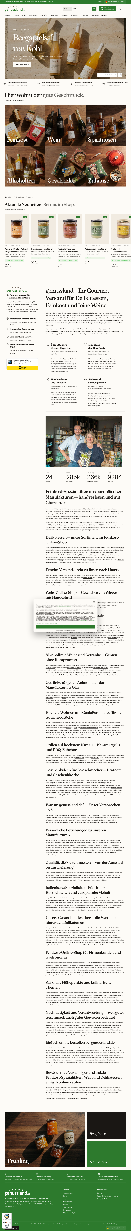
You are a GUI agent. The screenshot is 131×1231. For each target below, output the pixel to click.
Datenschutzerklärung (71, 1223)
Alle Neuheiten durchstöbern (14, 209)
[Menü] (10, 1214)
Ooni (99, 732)
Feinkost (7, 15)
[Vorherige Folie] (99, 75)
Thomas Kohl (80, 702)
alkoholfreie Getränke (74, 667)
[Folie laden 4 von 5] (109, 75)
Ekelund (48, 732)
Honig (61, 560)
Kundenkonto (67, 1201)
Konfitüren (111, 557)
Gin (49, 700)
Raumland (48, 645)
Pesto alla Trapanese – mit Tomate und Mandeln (68, 250)
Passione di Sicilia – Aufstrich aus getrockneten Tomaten (16, 250)
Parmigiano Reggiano (100, 580)
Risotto (91, 560)
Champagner (99, 642)
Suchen (65, 1204)
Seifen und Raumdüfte (104, 735)
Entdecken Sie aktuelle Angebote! (15, 1)
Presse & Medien (102, 1199)
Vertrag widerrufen (12, 1228)
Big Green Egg (79, 757)
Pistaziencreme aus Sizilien (96, 249)
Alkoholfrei (43, 15)
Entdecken (74, 15)
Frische (16, 15)
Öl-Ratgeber (67, 1210)
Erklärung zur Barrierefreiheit (98, 1223)
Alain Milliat (112, 702)
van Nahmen (68, 705)
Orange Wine (112, 637)
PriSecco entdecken (23, 64)
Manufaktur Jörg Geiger (100, 667)
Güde (75, 727)
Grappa (89, 700)
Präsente (114, 770)
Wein (23, 15)
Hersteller (85, 15)
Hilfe (100, 1)
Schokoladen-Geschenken (63, 790)
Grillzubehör (56, 762)
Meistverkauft (19, 197)
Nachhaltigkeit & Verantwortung (107, 1196)
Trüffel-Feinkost (94, 552)
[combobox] (84, 8)
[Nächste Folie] (115, 75)
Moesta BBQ (95, 757)
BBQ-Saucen (83, 555)
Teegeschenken (87, 790)
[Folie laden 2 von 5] (105, 75)
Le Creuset (115, 725)
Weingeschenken (116, 787)
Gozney (112, 732)
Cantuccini (113, 555)
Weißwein (85, 635)
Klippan (67, 732)
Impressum (24, 1223)
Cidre (64, 697)
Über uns (100, 1193)
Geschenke (54, 15)
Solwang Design (56, 732)
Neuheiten (8, 197)
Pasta (84, 560)
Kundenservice (68, 1193)
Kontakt (30, 1223)
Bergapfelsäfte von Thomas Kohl (69, 525)
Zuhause (65, 15)
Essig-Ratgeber (68, 1207)
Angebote (29, 197)
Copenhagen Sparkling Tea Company (86, 672)
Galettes (55, 557)
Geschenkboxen (70, 792)
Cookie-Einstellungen (112, 1223)
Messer (68, 727)
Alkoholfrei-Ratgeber (69, 1213)
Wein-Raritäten (119, 640)
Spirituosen (33, 15)
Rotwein (121, 635)
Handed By (51, 737)
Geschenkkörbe (66, 774)
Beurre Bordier (87, 577)
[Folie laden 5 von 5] (112, 75)
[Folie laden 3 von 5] (107, 75)
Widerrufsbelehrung (84, 1223)
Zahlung (65, 1196)
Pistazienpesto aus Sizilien (42, 249)
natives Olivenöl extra (89, 550)
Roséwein (74, 637)
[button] (124, 8)
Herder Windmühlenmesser (89, 727)
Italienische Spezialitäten (66, 887)
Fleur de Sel (65, 552)
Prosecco (66, 645)
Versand (65, 1199)
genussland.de (15, 1223)
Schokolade (75, 557)
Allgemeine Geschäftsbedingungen (43, 1223)
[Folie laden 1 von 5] (103, 75)
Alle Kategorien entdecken (13, 100)
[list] (65, 83)
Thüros (70, 760)
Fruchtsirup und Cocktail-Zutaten (80, 695)
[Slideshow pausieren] (120, 75)
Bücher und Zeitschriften (66, 737)
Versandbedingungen (59, 1223)
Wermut (53, 700)
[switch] (7, 1226)
